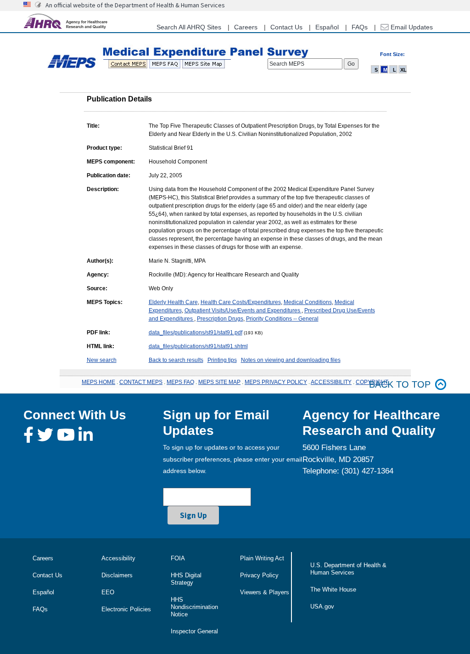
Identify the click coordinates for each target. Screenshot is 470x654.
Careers (245, 27)
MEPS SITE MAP (219, 382)
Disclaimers (117, 575)
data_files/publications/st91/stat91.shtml (198, 346)
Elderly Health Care (173, 302)
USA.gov (322, 606)
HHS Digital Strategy (186, 579)
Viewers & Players (264, 592)
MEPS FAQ (180, 382)
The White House (333, 589)
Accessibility (118, 558)
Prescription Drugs (220, 319)
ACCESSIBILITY (331, 382)
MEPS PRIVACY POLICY (276, 382)
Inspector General (194, 631)
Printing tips (222, 360)
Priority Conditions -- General (282, 319)
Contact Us (286, 27)
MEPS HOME (98, 382)
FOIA (178, 558)
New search (102, 360)
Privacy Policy (259, 575)
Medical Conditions (308, 302)
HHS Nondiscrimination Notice (194, 607)
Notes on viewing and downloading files (291, 360)
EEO (107, 592)
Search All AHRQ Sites (189, 27)
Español (327, 27)
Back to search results (176, 360)
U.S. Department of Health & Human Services (348, 569)
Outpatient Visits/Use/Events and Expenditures (243, 310)
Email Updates (411, 27)
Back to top (400, 384)
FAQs (360, 27)
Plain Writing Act (262, 558)
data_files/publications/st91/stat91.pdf (195, 332)
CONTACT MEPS (140, 382)
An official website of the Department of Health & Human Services (135, 5)
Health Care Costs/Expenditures (241, 302)
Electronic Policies (126, 609)
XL (403, 70)
